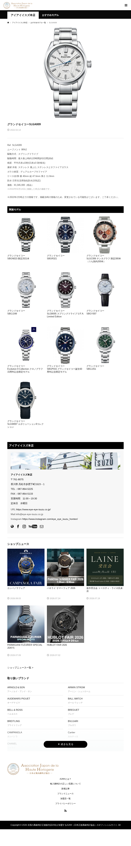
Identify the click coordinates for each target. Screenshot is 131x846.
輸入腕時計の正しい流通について (65, 784)
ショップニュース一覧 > (20, 667)
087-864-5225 (25, 489)
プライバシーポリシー (65, 803)
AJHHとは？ (65, 779)
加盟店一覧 (65, 798)
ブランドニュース (65, 793)
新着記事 (65, 788)
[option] (65, 72)
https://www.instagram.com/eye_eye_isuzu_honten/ (50, 519)
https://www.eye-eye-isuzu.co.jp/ (33, 509)
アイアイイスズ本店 (23, 15)
